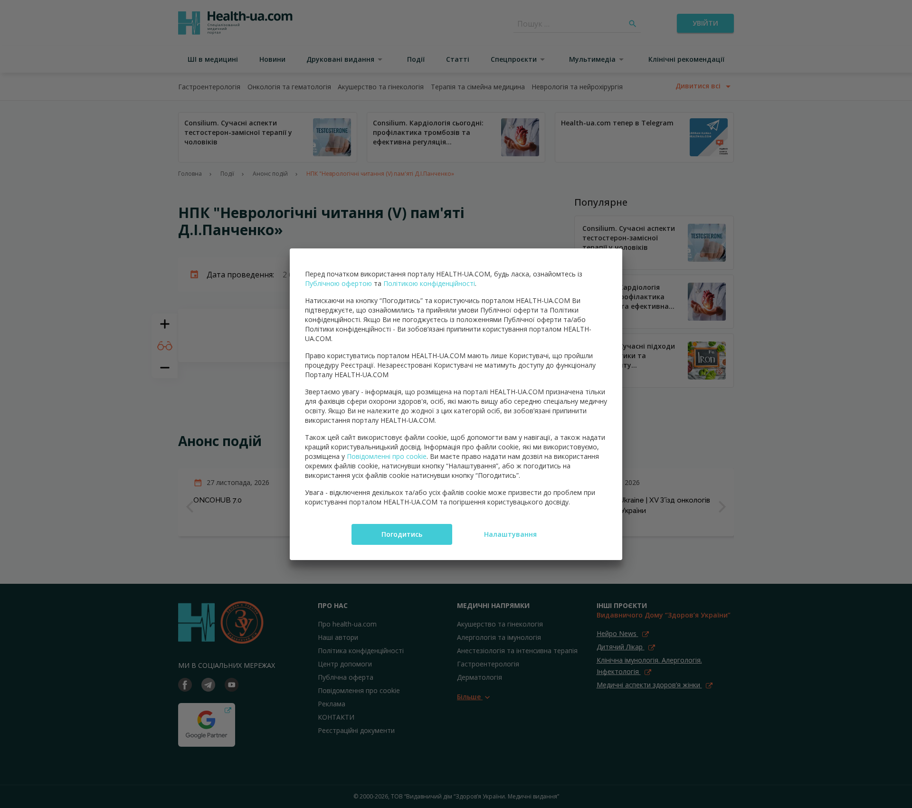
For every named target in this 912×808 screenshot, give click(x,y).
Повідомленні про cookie (387, 456)
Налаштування (510, 534)
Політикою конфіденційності (429, 283)
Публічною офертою (338, 283)
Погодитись (401, 534)
